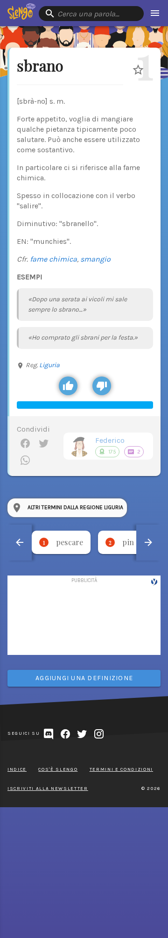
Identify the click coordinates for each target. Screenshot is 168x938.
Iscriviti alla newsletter (47, 788)
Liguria (49, 365)
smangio (95, 259)
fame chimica (53, 259)
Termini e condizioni (121, 769)
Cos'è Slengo (57, 769)
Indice (17, 769)
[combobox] (91, 13)
